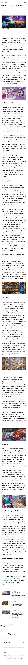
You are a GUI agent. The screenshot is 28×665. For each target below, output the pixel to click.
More (5, 649)
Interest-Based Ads (9, 658)
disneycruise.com (6, 580)
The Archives (7, 645)
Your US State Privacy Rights (7, 657)
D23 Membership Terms (7, 655)
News (6, 5)
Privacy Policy (21, 655)
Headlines (10, 5)
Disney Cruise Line (6, 624)
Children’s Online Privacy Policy (20, 657)
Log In (25, 2)
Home (2, 5)
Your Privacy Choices (18, 658)
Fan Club (6, 639)
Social (5, 652)
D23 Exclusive (7, 642)
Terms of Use (15, 655)
